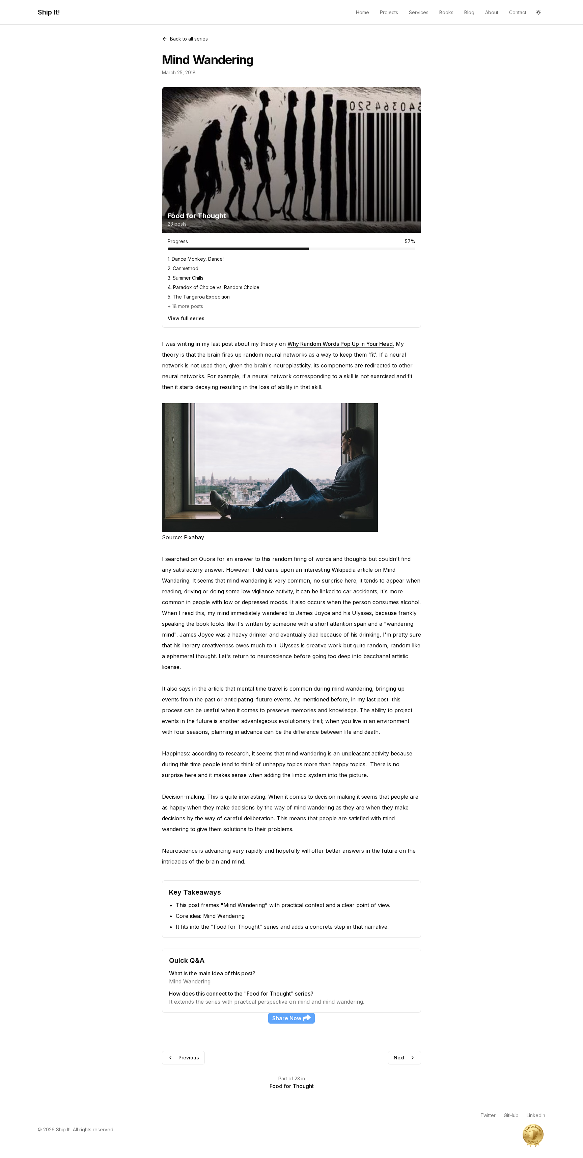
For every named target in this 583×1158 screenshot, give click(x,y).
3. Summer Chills (185, 278)
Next (399, 1057)
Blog (469, 12)
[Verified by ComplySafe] (533, 1135)
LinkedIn (536, 1115)
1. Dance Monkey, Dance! (196, 259)
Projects (389, 12)
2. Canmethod (183, 268)
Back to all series (189, 39)
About (491, 12)
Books (446, 12)
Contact (517, 12)
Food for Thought (292, 1086)
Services (418, 12)
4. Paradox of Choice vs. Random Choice (213, 287)
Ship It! (49, 12)
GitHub (511, 1115)
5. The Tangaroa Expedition (199, 297)
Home (362, 12)
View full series (186, 318)
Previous (188, 1057)
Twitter (488, 1115)
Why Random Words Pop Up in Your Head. (340, 343)
